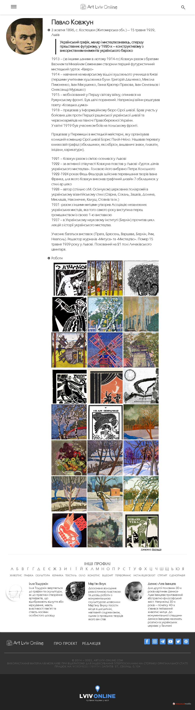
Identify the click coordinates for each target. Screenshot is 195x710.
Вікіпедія (156, 549)
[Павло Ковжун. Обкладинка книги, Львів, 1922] (105, 421)
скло (82, 575)
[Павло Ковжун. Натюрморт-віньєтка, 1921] (141, 278)
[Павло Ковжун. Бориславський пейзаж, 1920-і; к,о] (141, 314)
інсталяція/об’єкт (144, 575)
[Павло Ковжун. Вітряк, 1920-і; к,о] (105, 350)
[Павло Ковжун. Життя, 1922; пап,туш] (141, 386)
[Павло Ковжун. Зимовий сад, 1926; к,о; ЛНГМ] (141, 457)
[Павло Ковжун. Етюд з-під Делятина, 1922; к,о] (69, 421)
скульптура (43, 575)
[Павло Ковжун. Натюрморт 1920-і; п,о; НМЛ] (69, 457)
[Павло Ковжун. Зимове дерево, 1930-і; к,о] (69, 493)
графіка (28, 575)
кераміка (57, 575)
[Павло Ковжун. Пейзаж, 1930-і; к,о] (105, 493)
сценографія (177, 575)
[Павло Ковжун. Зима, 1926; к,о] (105, 457)
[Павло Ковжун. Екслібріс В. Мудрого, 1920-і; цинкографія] (69, 386)
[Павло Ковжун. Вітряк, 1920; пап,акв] (69, 350)
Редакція (91, 643)
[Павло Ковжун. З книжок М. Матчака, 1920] (69, 278)
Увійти (95, 666)
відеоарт (107, 575)
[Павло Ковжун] (25, 20)
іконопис (94, 575)
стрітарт (162, 575)
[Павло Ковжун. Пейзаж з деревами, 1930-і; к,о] (141, 493)
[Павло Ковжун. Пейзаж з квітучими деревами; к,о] (105, 529)
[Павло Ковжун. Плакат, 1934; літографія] (69, 529)
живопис (16, 575)
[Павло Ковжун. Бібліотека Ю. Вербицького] (141, 529)
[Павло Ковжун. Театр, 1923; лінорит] (69, 314)
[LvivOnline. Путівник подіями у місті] (97, 691)
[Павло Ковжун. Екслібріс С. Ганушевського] (105, 386)
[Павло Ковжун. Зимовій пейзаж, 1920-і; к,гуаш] (141, 421)
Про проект (65, 643)
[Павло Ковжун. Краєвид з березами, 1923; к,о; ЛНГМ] (105, 314)
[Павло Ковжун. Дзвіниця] (141, 350)
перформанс (123, 575)
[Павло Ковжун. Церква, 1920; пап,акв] (105, 278)
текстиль (71, 575)
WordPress (80, 666)
